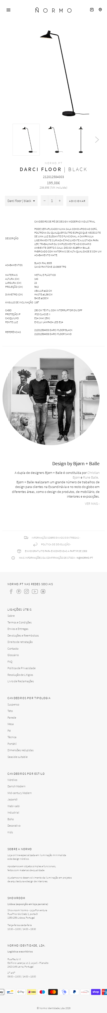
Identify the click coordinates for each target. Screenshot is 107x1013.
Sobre (11, 615)
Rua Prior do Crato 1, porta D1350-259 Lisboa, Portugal (22, 915)
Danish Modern (16, 786)
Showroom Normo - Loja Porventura (27, 910)
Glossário (13, 655)
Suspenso (13, 704)
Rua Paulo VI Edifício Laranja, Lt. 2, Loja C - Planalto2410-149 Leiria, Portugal (28, 962)
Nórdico (12, 780)
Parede (11, 717)
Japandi (12, 799)
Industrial (13, 812)
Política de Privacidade (21, 668)
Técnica (11, 737)
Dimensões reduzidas (20, 750)
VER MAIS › (92, 503)
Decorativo (13, 825)
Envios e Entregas (17, 629)
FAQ (9, 661)
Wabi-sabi (13, 806)
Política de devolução (55, 544)
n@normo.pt (85, 557)
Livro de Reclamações (20, 681)
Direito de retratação (20, 642)
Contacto (12, 648)
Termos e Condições (19, 622)
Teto (10, 711)
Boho (10, 819)
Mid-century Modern (19, 793)
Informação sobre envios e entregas (55, 537)
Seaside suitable (17, 757)
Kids (10, 832)
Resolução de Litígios (20, 675)
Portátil (12, 744)
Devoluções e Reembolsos (23, 635)
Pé (9, 730)
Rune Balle (90, 477)
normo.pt (53, 163)
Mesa (10, 724)
